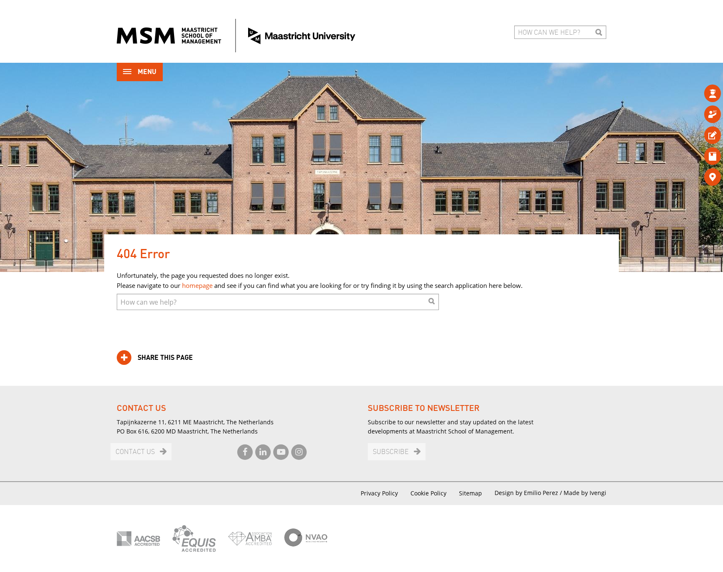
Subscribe (391, 452)
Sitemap (470, 493)
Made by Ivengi (585, 493)
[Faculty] (699, 114)
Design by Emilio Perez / (529, 493)
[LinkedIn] (263, 452)
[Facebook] (245, 452)
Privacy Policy (379, 493)
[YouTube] (281, 452)
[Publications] (699, 155)
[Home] (236, 35)
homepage (197, 285)
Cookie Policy (428, 493)
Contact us (135, 452)
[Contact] (699, 176)
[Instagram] (299, 452)
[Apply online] (699, 135)
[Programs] (699, 93)
